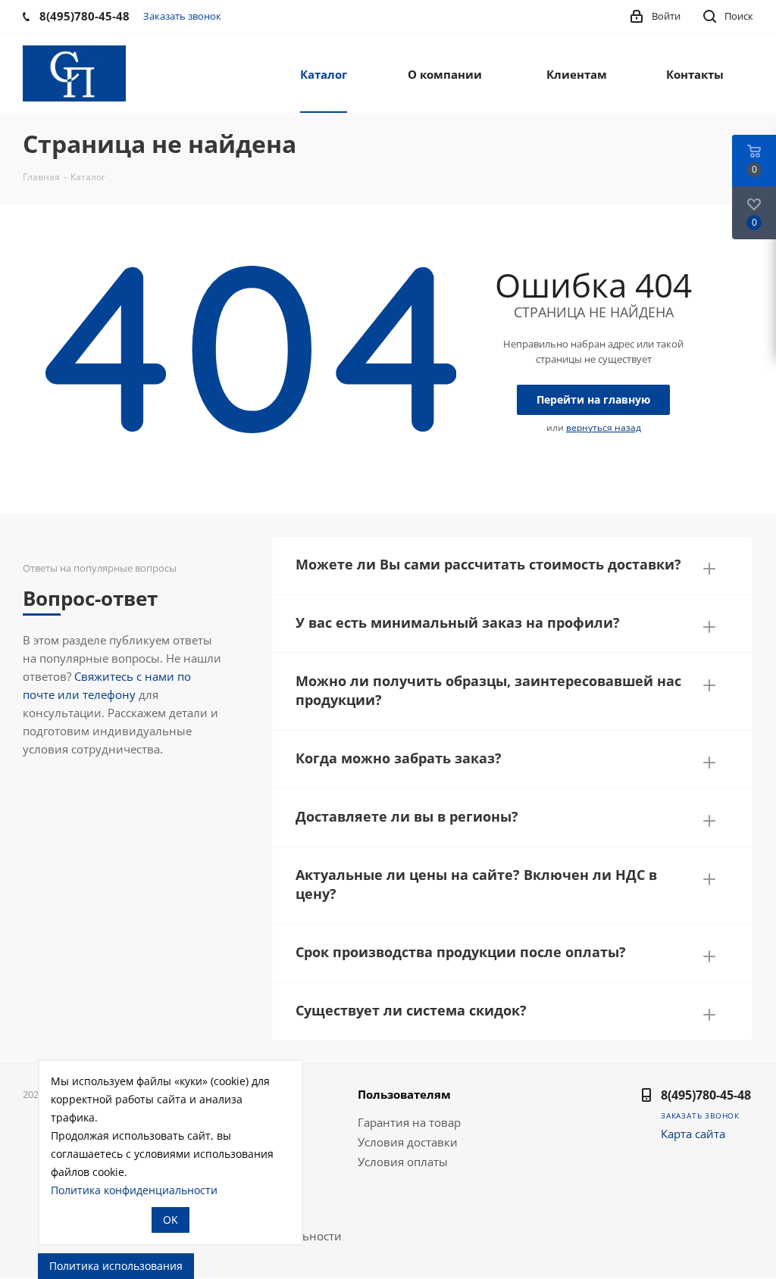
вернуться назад (603, 427)
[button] (512, 561)
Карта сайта (693, 1133)
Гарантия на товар (409, 1122)
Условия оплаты (403, 1161)
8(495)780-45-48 (706, 1095)
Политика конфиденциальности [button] (134, 1190)
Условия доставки (408, 1142)
